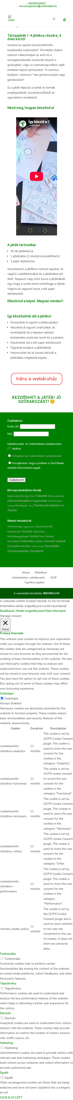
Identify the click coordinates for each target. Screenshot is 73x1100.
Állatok (12, 510)
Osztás (33, 536)
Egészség (13, 496)
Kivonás (27, 531)
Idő (50, 526)
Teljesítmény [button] (8, 983)
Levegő (11, 505)
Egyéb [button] (4, 1073)
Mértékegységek (18, 536)
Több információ (55, 611)
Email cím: (13, 426)
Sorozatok (13, 541)
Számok (60, 541)
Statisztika (27, 541)
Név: (10, 434)
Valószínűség (37, 546)
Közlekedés (55, 501)
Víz (62, 505)
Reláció (49, 536)
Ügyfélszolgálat (34, 582)
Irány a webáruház (36, 378)
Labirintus (39, 531)
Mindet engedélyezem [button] (30, 611)
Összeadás (51, 546)
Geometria (41, 526)
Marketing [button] (6, 1043)
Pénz (42, 536)
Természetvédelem (47, 505)
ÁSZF (53, 577)
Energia (24, 496)
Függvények (29, 526)
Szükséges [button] (7, 693)
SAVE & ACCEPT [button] (11, 1097)
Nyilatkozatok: (16, 444)
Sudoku (39, 541)
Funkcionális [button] (8, 954)
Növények (21, 505)
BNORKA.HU (51, 593)
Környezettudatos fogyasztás (27, 501)
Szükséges (11, 698)
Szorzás (49, 541)
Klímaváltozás (56, 496)
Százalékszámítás (18, 546)
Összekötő (36, 551)
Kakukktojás (14, 531)
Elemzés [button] (5, 1013)
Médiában (41, 572)
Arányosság (14, 526)
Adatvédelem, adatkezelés (28, 577)
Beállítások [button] (7, 611)
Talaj (30, 505)
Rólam (26, 572)
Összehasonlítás (18, 551)
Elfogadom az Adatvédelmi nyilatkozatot (36, 456)
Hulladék (41, 496)
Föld (32, 496)
